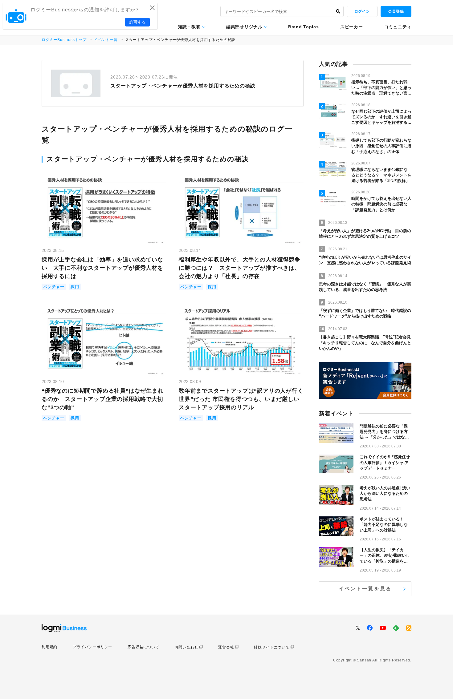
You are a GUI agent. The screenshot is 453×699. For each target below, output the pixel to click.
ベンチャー (53, 287)
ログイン (362, 11)
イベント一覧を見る (365, 588)
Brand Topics (303, 26)
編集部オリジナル (244, 26)
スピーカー (351, 26)
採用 (75, 287)
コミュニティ (397, 26)
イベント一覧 (106, 40)
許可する (137, 22)
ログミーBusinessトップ (64, 40)
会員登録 (396, 11)
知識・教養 (189, 26)
